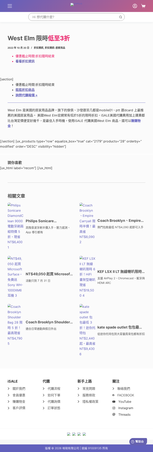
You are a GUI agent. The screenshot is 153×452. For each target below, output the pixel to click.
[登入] (135, 6)
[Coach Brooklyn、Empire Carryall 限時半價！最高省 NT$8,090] (87, 224)
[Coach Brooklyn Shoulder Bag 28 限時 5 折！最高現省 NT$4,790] (16, 325)
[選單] (10, 6)
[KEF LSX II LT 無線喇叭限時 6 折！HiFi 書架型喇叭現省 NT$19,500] (87, 277)
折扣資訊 (38, 47)
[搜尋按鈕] (121, 17)
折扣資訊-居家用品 (55, 47)
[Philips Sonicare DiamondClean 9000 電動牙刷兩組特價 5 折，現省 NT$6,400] (16, 226)
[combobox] (72, 17)
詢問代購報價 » (26, 95)
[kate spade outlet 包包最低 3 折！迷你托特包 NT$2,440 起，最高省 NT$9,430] (87, 330)
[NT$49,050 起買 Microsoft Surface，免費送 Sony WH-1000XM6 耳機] (16, 277)
